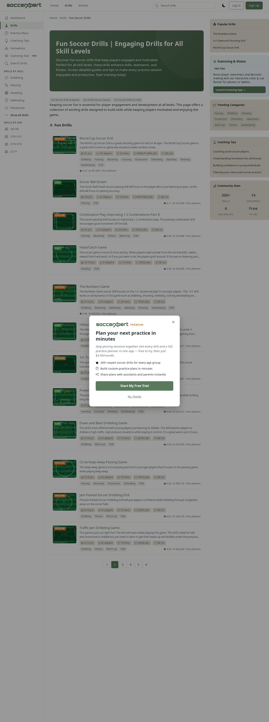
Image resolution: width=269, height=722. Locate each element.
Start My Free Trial (134, 386)
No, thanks (134, 396)
